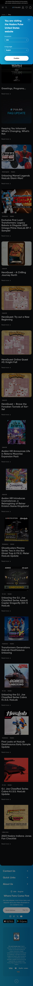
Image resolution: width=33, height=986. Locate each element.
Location (7, 36)
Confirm (16, 58)
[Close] (28, 19)
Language (8, 46)
